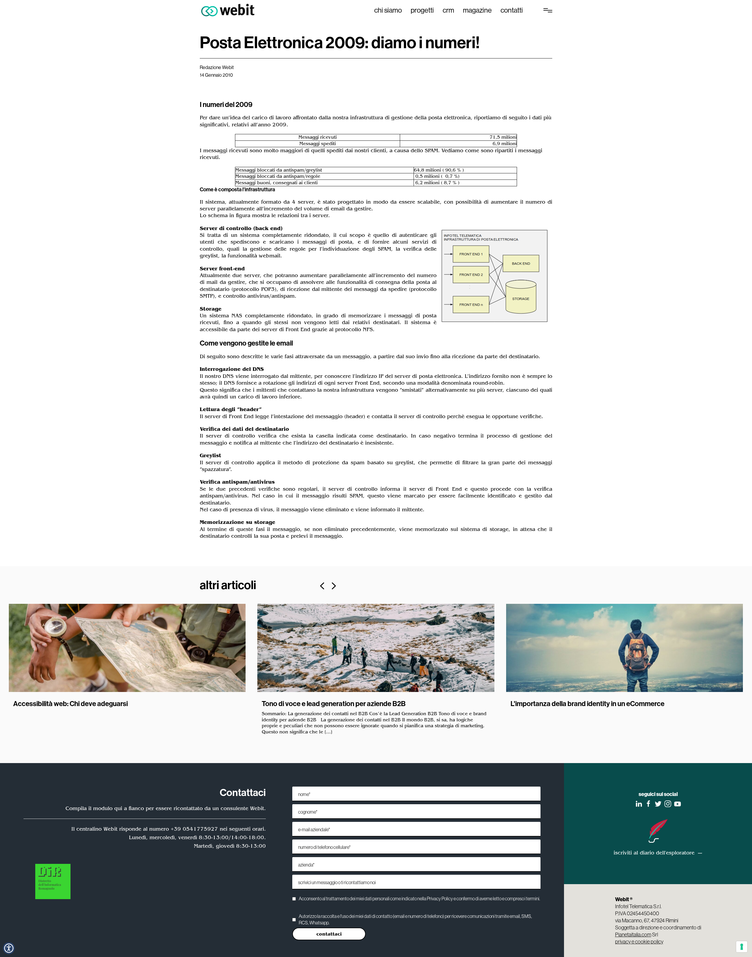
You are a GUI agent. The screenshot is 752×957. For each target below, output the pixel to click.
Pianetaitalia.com (633, 934)
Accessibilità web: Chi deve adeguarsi (70, 703)
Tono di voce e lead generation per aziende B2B (334, 703)
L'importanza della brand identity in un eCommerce (587, 703)
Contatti (512, 10)
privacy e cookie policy (639, 941)
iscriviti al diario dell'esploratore (654, 852)
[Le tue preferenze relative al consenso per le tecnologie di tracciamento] (741, 946)
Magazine (477, 10)
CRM (448, 10)
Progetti (422, 10)
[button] (9, 948)
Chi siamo (388, 10)
